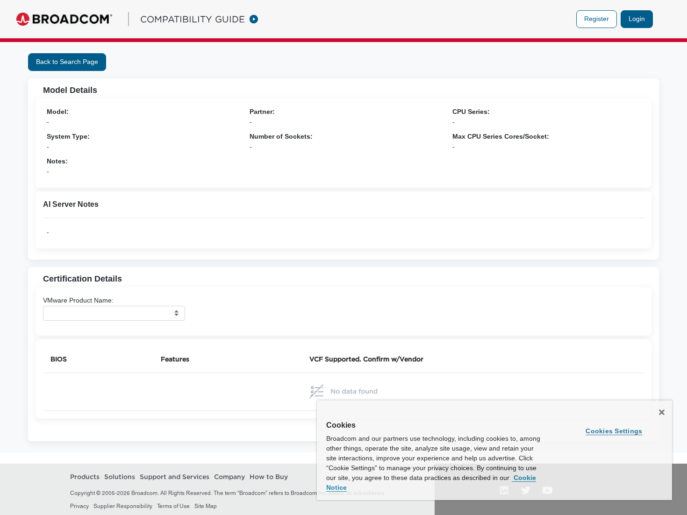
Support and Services (174, 477)
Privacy (79, 506)
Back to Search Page (67, 61)
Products (85, 477)
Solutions (119, 477)
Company (229, 477)
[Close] (662, 412)
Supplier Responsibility (122, 506)
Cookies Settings (614, 431)
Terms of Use (173, 506)
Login (637, 18)
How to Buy (269, 477)
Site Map (205, 506)
